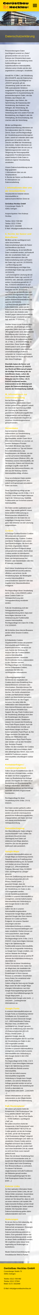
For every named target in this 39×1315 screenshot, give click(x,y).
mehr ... (20, 881)
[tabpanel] (19, 36)
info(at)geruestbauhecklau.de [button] (21, 228)
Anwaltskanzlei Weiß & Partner (16, 1255)
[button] (2, 18)
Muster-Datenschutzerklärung (16, 1252)
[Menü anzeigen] (35, 5)
